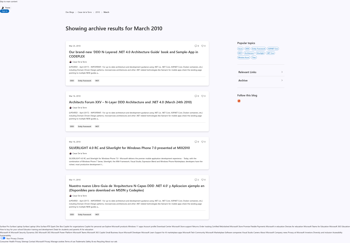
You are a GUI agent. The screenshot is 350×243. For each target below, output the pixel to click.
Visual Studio (247, 232)
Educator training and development (38, 229)
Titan (254, 57)
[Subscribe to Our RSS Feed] (239, 101)
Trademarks (80, 241)
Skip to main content (8, 1)
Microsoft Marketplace (215, 232)
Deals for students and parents (66, 229)
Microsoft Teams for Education (316, 226)
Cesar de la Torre (85, 12)
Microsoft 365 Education (339, 226)
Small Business (112, 232)
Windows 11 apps (135, 226)
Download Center (164, 226)
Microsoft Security (18, 232)
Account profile (150, 226)
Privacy (47, 241)
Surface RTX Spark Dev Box (52, 226)
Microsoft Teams (80, 232)
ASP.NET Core (273, 49)
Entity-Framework (258, 49)
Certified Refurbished (220, 226)
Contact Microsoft (36, 241)
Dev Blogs (70, 12)
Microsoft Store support (182, 226)
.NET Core (270, 53)
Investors (309, 232)
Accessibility (337, 232)
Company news (281, 232)
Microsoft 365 (45, 232)
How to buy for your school (11, 229)
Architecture (249, 53)
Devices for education (294, 226)
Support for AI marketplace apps (168, 232)
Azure (240, 49)
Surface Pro (4, 226)
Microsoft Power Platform (61, 232)
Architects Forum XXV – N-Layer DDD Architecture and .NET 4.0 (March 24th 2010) (130, 102)
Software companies (233, 232)
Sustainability (5, 235)
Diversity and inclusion (322, 232)
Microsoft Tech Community (194, 232)
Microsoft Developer (132, 232)
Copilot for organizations (73, 226)
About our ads (111, 241)
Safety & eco (91, 241)
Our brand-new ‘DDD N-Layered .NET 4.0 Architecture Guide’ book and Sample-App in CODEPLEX (133, 54)
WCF (240, 53)
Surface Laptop (16, 226)
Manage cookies (57, 241)
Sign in (4, 11)
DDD (247, 49)
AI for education (86, 229)
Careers (256, 232)
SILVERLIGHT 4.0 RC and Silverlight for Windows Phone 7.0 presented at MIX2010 (129, 147)
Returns (195, 226)
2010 (97, 12)
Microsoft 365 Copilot (96, 232)
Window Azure (243, 57)
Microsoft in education (275, 226)
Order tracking (205, 226)
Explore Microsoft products (116, 226)
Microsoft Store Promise (240, 226)
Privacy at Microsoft (296, 232)
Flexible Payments (258, 226)
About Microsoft (267, 232)
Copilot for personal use (95, 226)
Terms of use (70, 241)
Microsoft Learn (147, 232)
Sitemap (25, 241)
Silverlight (260, 53)
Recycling (101, 241)
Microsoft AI (5, 232)
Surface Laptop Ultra (31, 226)
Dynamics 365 (32, 232)
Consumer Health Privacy (10, 241)
